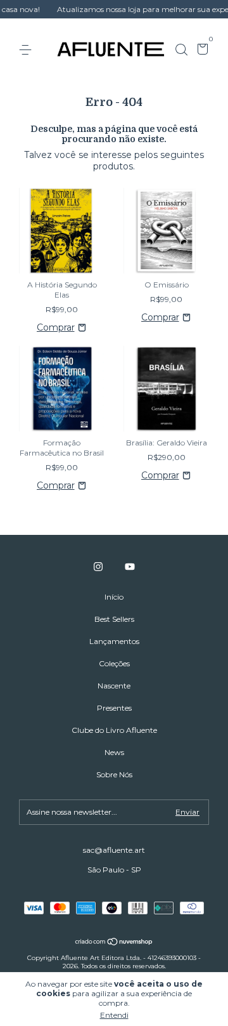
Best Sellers (114, 619)
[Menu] (27, 50)
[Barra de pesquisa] (181, 50)
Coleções (114, 663)
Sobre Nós (114, 774)
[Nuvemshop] (114, 943)
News (114, 752)
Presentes (114, 708)
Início (114, 597)
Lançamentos (114, 641)
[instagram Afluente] (98, 567)
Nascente (114, 685)
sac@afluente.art (114, 850)
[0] (200, 50)
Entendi (114, 1015)
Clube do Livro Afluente (114, 730)
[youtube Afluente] (130, 567)
